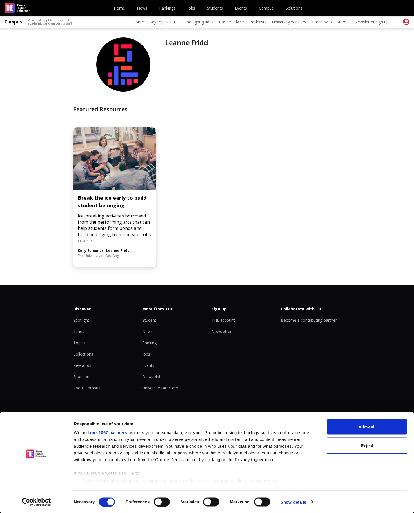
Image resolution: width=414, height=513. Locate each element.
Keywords (82, 365)
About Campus (86, 387)
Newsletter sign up (372, 22)
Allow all (367, 427)
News (142, 8)
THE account (223, 320)
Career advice (231, 22)
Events (241, 8)
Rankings (167, 8)
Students (215, 8)
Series (78, 331)
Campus (266, 8)
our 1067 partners (108, 432)
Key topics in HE (164, 22)
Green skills (322, 22)
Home (119, 8)
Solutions (294, 8)
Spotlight (81, 320)
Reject (367, 445)
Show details (293, 501)
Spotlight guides (198, 22)
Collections (83, 354)
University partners (289, 22)
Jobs (191, 8)
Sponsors (81, 376)
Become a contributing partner (309, 320)
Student (149, 320)
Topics (79, 342)
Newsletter (222, 331)
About (343, 22)
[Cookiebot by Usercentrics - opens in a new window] (36, 502)
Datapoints (152, 376)
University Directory (160, 387)
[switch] (162, 501)
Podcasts (258, 22)
